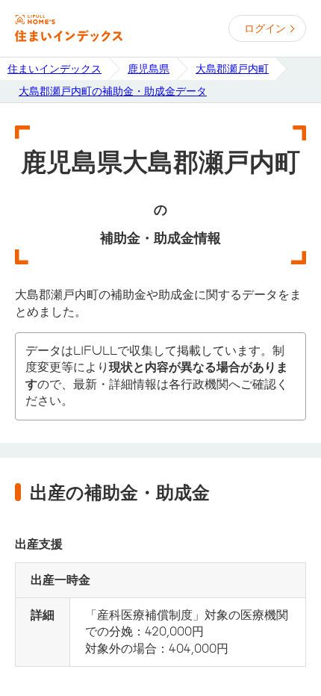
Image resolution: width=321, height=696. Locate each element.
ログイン (265, 28)
